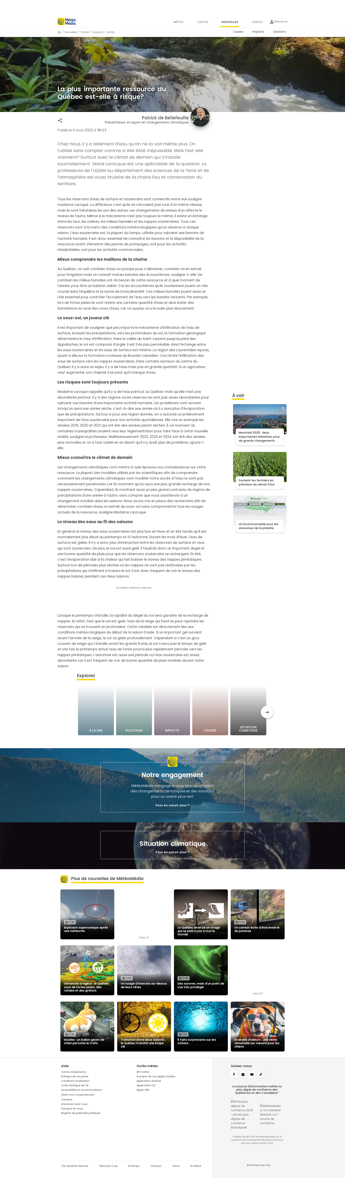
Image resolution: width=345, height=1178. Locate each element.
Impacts (98, 32)
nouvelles (71, 32)
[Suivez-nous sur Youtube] (251, 1074)
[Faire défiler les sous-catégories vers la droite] (267, 712)
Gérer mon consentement (78, 1094)
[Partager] (60, 120)
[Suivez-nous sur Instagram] (242, 1074)
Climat (84, 32)
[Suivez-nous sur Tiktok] (260, 1074)
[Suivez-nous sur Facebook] (233, 1074)
